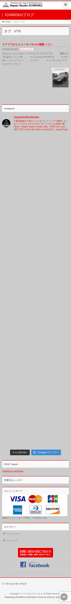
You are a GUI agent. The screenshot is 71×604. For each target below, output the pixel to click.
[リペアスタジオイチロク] (23, 6)
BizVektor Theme (35, 597)
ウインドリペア (13, 534)
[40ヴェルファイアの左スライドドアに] (35, 428)
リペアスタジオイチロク (32, 594)
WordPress (21, 597)
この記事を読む (59, 69)
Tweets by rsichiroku (12, 471)
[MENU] (65, 4)
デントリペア (26, 49)
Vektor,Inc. (51, 597)
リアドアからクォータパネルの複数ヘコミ (27, 44)
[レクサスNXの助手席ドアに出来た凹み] (35, 349)
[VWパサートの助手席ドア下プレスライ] (35, 153)
